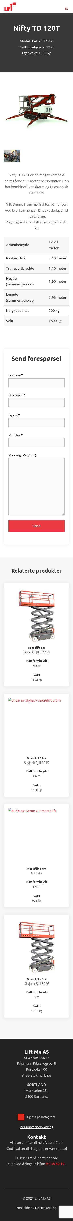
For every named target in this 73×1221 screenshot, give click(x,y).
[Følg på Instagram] (21, 1117)
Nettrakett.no (46, 1207)
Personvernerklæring (36, 1126)
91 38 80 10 (55, 1163)
